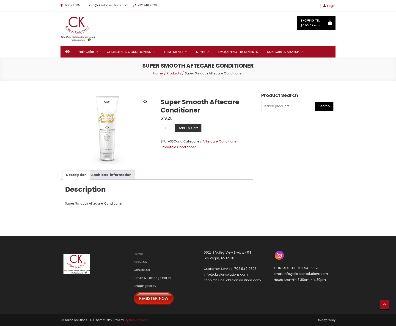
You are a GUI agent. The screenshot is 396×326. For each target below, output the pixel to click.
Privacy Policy (326, 320)
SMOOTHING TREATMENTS (238, 51)
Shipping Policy (145, 286)
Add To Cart (188, 128)
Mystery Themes (136, 320)
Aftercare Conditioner (220, 141)
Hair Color (86, 51)
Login (331, 6)
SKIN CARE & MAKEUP (283, 51)
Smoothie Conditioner (178, 147)
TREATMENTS (174, 51)
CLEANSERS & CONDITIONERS (129, 51)
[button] (145, 102)
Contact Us (142, 270)
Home (138, 254)
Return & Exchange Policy (152, 278)
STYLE (200, 51)
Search (324, 106)
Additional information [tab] (111, 175)
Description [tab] (76, 175)
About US (140, 262)
